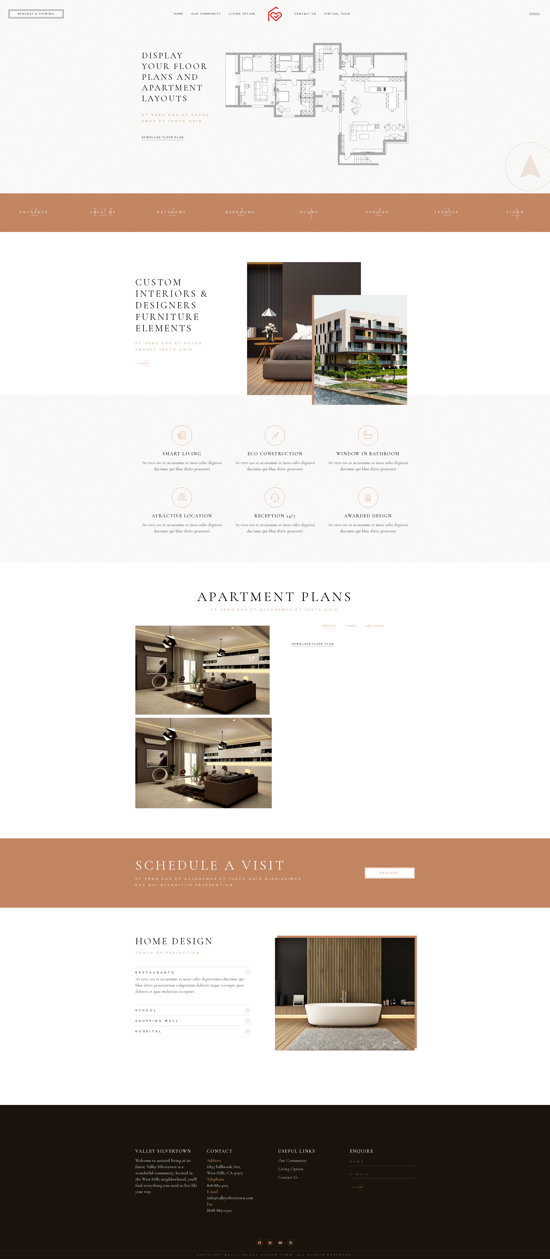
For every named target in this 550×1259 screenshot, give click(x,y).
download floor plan (313, 644)
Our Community (292, 1160)
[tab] (192, 971)
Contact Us (288, 1177)
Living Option (290, 1169)
